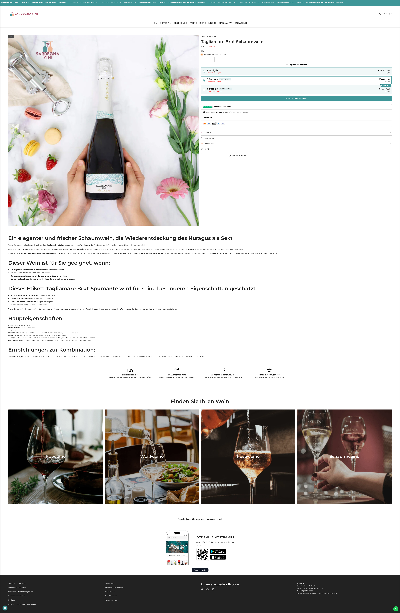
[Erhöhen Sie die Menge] (211, 59)
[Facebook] (202, 589)
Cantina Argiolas (209, 36)
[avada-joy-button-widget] (5, 608)
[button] (296, 71)
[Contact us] (395, 608)
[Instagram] (207, 589)
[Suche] (380, 13)
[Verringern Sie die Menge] (203, 59)
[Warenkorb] (385, 13)
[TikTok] (212, 589)
